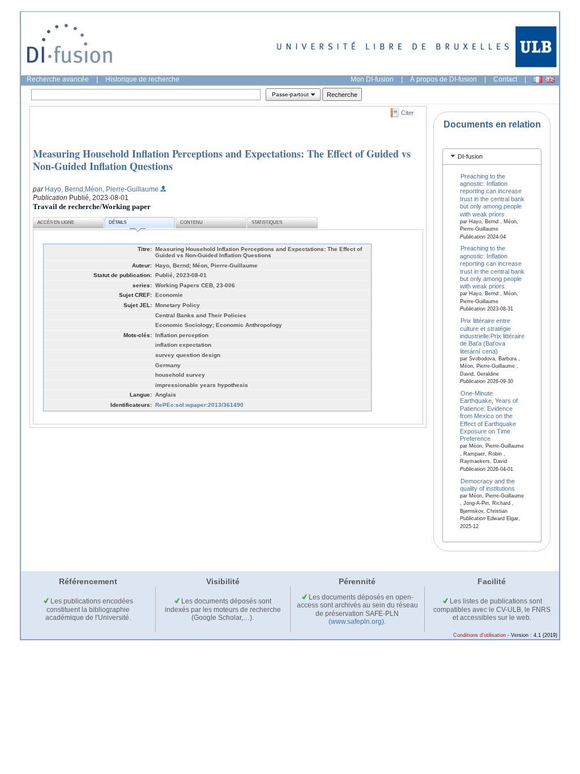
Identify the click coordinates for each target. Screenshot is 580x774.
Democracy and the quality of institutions (487, 484)
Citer (407, 112)
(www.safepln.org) (356, 622)
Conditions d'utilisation (479, 635)
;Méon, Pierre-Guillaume (121, 189)
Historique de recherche (142, 79)
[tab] (491, 156)
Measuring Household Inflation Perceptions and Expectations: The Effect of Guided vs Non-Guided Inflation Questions (222, 159)
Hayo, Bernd (64, 189)
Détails (117, 222)
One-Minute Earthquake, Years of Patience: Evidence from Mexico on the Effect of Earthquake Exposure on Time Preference (489, 416)
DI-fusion (470, 156)
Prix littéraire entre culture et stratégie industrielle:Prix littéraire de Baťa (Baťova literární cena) (492, 336)
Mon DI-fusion (372, 79)
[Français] (537, 79)
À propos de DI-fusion (443, 79)
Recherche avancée (58, 79)
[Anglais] (550, 79)
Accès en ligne (55, 222)
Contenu (191, 222)
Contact (505, 79)
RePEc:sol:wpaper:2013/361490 (199, 405)
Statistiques (266, 222)
